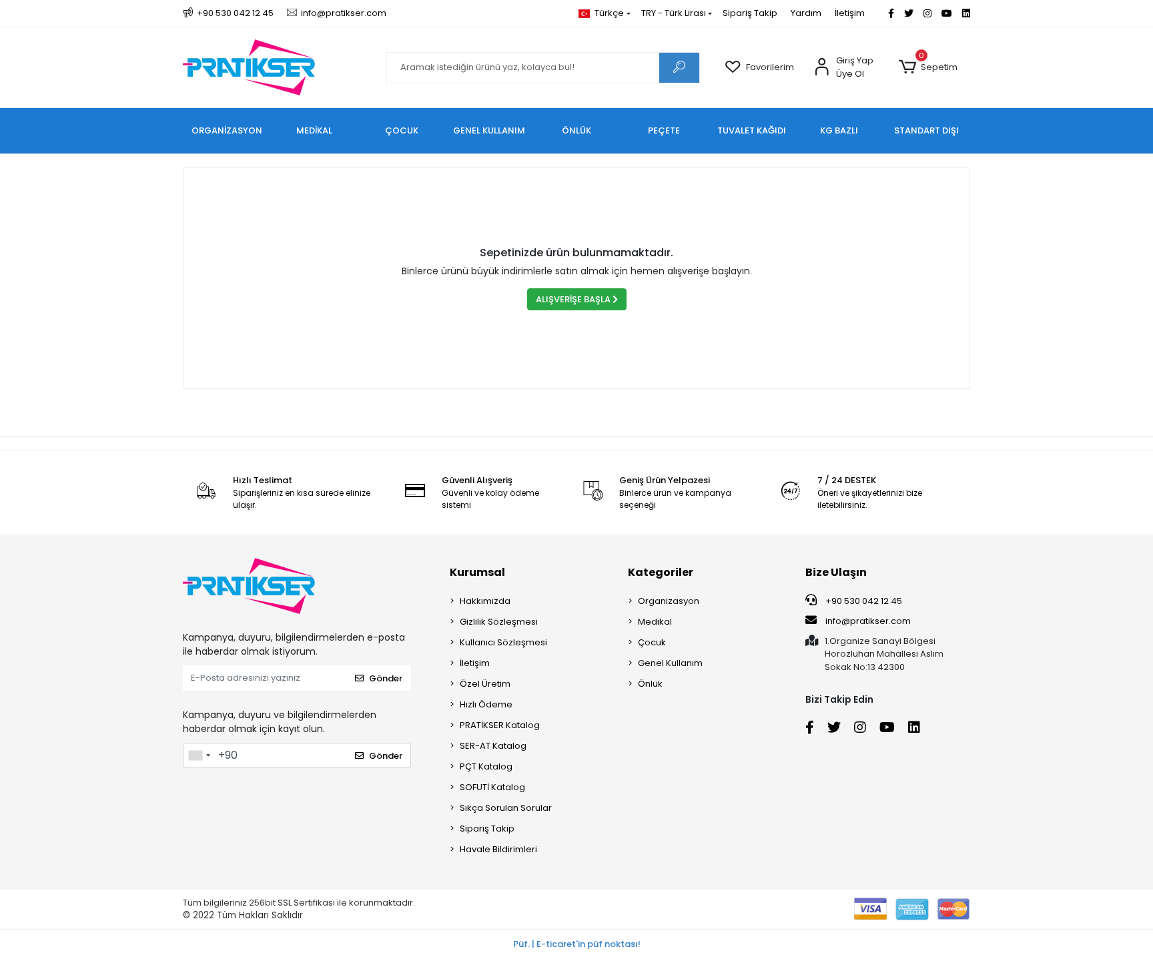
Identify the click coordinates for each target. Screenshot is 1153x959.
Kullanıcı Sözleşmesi (503, 642)
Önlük (650, 683)
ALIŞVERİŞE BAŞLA (574, 299)
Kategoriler (660, 572)
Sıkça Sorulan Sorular (506, 808)
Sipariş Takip (750, 13)
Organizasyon (668, 601)
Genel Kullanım (670, 663)
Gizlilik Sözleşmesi (499, 621)
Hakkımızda (485, 601)
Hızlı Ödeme (486, 704)
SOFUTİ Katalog (492, 787)
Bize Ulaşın (836, 572)
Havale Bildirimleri (498, 849)
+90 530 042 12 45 (862, 601)
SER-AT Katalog (493, 745)
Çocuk (652, 642)
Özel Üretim (485, 683)
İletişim (850, 13)
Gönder (385, 678)
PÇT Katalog (486, 766)
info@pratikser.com (868, 621)
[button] (927, 67)
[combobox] (198, 755)
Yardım (806, 13)
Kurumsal (477, 572)
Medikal (655, 621)
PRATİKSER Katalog (500, 725)
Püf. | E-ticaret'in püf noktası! (577, 944)
